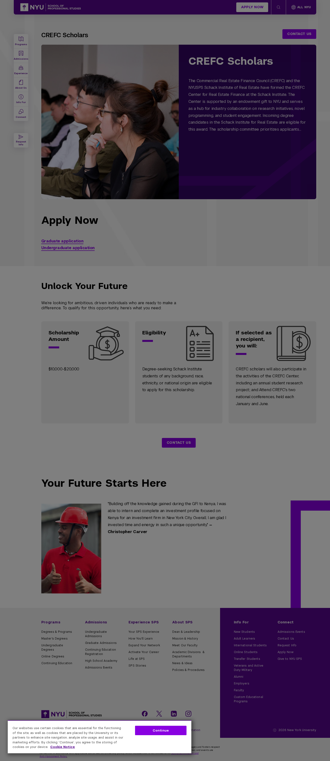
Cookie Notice (62, 747)
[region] (99, 736)
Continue (161, 730)
